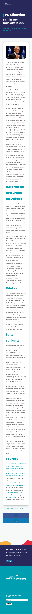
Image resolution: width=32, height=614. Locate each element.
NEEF (10, 30)
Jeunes (5, 30)
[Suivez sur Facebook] (7, 561)
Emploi (12, 28)
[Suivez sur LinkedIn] (10, 561)
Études (18, 28)
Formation (24, 28)
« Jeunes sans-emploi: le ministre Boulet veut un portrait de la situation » (15, 495)
